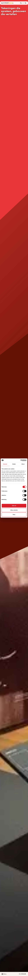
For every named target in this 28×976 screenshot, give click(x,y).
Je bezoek (23, 974)
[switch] (24, 491)
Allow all (14, 505)
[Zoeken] (25, 3)
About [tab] (22, 464)
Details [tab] (14, 464)
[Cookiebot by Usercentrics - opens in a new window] (20, 460)
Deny (14, 514)
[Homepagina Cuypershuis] (7, 3)
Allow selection (14, 510)
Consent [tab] (5, 464)
